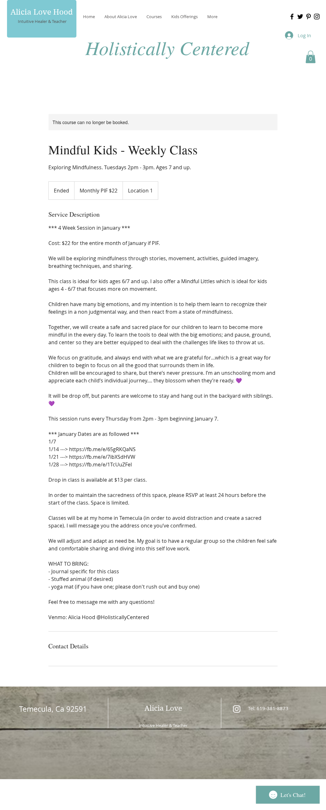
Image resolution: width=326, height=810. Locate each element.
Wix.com (207, 788)
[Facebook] (292, 16)
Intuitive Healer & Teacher (42, 21)
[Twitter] (300, 16)
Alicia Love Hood (42, 12)
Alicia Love (163, 708)
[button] (310, 57)
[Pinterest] (308, 16)
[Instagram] (317, 16)
